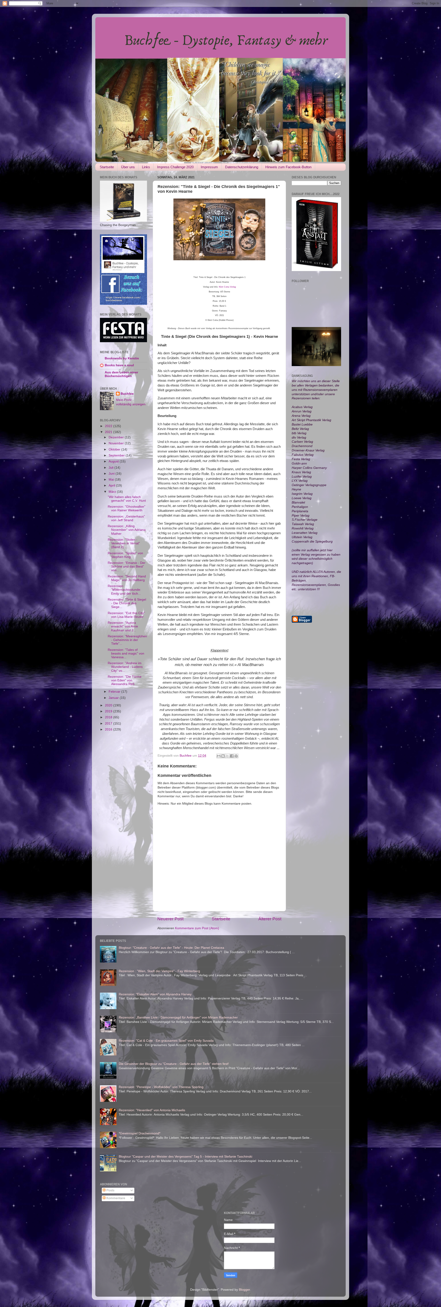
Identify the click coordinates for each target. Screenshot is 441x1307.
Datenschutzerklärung (241, 167)
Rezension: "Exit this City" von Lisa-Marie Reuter (126, 615)
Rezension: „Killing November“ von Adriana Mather (127, 529)
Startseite (107, 167)
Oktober (115, 449)
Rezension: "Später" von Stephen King (125, 555)
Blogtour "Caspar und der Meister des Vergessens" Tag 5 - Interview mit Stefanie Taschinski (185, 1156)
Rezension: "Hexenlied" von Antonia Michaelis (152, 1110)
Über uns (128, 167)
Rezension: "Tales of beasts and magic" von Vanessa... (126, 653)
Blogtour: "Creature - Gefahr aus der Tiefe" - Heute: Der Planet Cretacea (171, 947)
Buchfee (127, 393)
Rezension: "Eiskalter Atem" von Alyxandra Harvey (155, 994)
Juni (112, 473)
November (117, 443)
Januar (114, 698)
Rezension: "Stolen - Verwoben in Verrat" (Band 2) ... (124, 543)
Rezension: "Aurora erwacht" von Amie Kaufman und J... (123, 626)
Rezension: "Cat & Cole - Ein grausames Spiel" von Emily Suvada (166, 1040)
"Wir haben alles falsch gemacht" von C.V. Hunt (127, 498)
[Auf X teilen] (227, 756)
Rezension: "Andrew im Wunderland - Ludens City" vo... (125, 666)
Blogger (244, 1289)
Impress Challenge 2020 (175, 167)
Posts (109, 1190)
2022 (109, 426)
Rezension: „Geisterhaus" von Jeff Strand (126, 518)
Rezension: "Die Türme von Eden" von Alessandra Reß (124, 680)
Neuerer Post (170, 918)
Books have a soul (119, 365)
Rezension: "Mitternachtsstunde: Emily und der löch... (124, 589)
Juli (111, 467)
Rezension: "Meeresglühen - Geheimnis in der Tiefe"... (127, 640)
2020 (109, 705)
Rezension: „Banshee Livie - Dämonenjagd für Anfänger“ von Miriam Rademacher (178, 1017)
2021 (109, 432)
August (114, 461)
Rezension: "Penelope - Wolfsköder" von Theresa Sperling (161, 1087)
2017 (109, 723)
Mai (112, 479)
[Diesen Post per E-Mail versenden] (218, 756)
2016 (109, 729)
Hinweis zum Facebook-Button (288, 167)
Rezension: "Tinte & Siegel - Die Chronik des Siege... (127, 603)
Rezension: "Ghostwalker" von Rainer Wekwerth (126, 508)
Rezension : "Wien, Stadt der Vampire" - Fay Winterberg (159, 971)
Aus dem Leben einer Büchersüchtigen (121, 374)
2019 (109, 711)
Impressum (209, 167)
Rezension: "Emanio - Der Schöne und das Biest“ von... (126, 566)
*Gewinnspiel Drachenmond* (139, 1133)
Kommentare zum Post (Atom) (197, 928)
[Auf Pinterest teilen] (236, 756)
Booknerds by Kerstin (122, 358)
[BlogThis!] (223, 756)
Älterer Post (269, 918)
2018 (109, 717)
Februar (115, 691)
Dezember (117, 437)
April (112, 485)
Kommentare (115, 1198)
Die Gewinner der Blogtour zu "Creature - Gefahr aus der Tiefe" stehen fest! (174, 1064)
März (113, 491)
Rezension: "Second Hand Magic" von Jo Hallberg (127, 578)
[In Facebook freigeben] (231, 756)
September (117, 455)
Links (146, 167)
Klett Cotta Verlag (227, 287)
